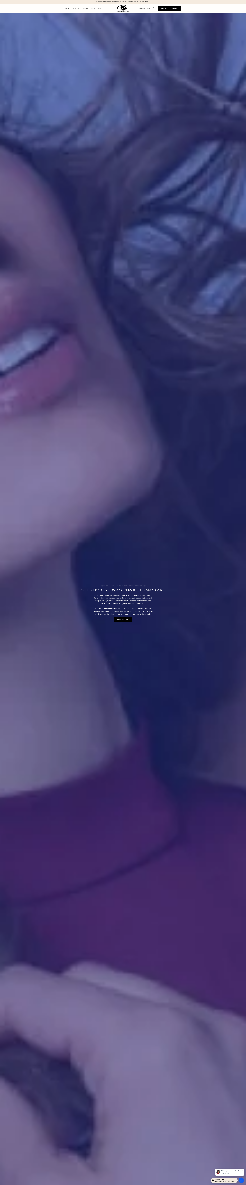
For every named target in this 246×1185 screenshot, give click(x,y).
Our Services (77, 8)
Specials (85, 8)
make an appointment (169, 8)
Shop (148, 8)
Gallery (99, 8)
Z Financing (141, 8)
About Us (68, 8)
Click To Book (123, 619)
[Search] (153, 8)
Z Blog (93, 8)
